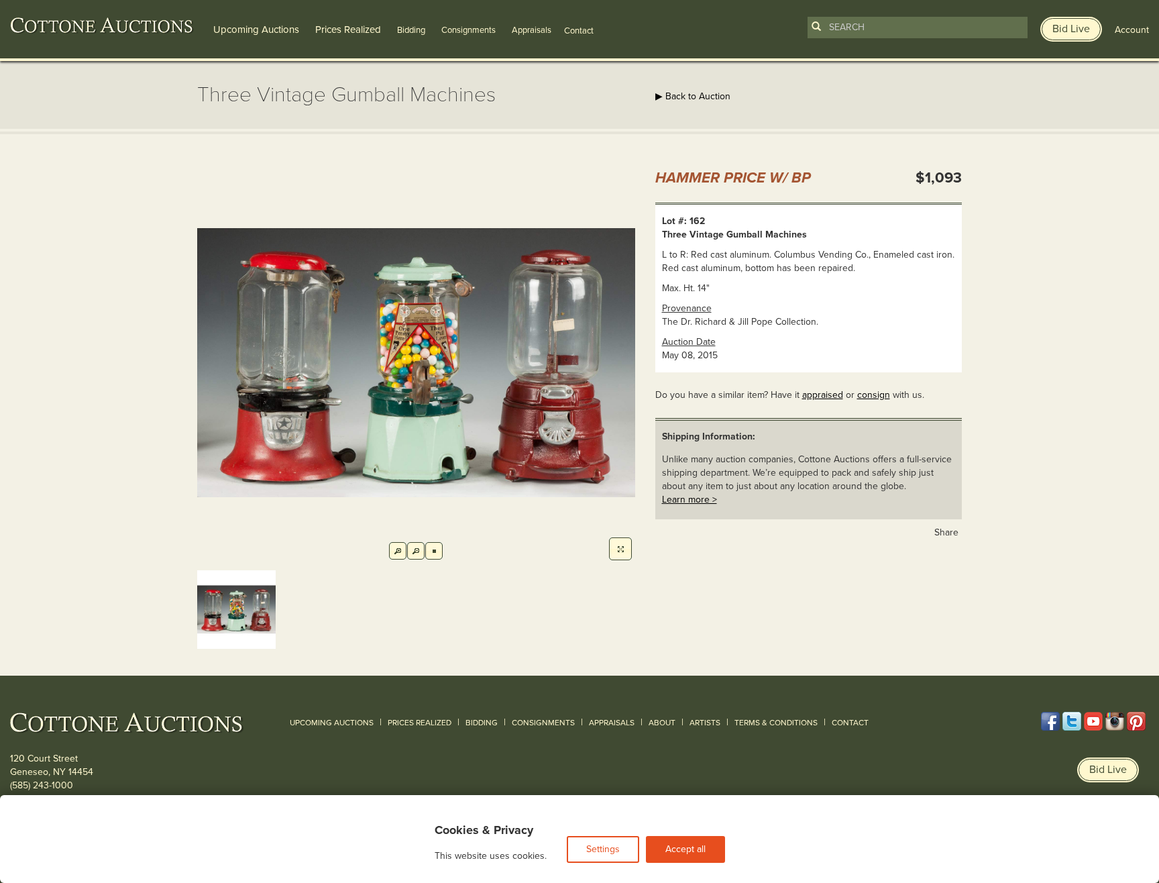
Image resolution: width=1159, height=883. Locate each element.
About (662, 722)
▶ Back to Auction (692, 96)
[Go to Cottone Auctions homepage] (102, 25)
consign (873, 395)
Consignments (468, 30)
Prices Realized (348, 29)
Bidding (411, 30)
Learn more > (689, 499)
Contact (850, 722)
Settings (603, 849)
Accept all (685, 849)
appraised (822, 395)
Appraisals (531, 30)
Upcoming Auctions (256, 29)
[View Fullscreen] (620, 548)
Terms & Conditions (776, 722)
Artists (704, 722)
